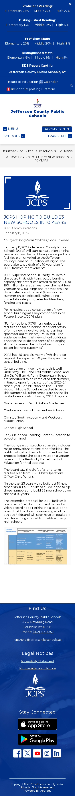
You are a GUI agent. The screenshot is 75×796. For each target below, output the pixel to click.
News (68, 151)
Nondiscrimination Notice (37, 668)
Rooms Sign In (57, 129)
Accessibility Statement (37, 661)
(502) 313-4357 (43, 632)
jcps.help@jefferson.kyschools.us (37, 639)
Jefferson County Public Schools (29, 151)
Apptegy (45, 790)
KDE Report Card (35, 65)
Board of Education (23, 82)
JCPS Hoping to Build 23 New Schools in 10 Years (42, 159)
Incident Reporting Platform (33, 89)
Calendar (51, 82)
